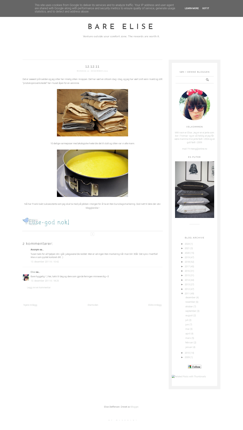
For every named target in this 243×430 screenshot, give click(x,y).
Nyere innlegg (30, 305)
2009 (187, 357)
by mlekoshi (123, 420)
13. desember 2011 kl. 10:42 (45, 261)
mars (188, 338)
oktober (189, 306)
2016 (187, 271)
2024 (187, 244)
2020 (187, 253)
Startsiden (93, 305)
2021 (187, 248)
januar (188, 347)
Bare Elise (121, 27)
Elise (33, 272)
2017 (187, 266)
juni (187, 324)
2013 (187, 284)
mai (187, 329)
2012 (187, 289)
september (190, 311)
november (190, 302)
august (189, 315)
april (187, 333)
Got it (205, 8)
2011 (187, 293)
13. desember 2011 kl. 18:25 (45, 280)
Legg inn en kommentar (39, 287)
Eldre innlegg (155, 305)
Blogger (134, 406)
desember (190, 297)
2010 (187, 352)
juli (186, 320)
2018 (187, 261)
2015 (187, 275)
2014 (187, 280)
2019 (187, 257)
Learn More (192, 8)
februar (189, 342)
